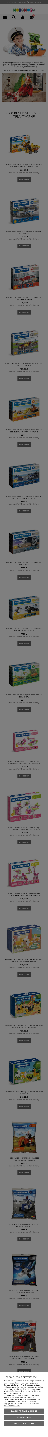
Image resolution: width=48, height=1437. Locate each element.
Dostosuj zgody (24, 1417)
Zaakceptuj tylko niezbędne (24, 1411)
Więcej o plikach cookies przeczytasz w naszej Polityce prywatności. (21, 1404)
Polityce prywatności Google (25, 1401)
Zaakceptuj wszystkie (24, 1423)
